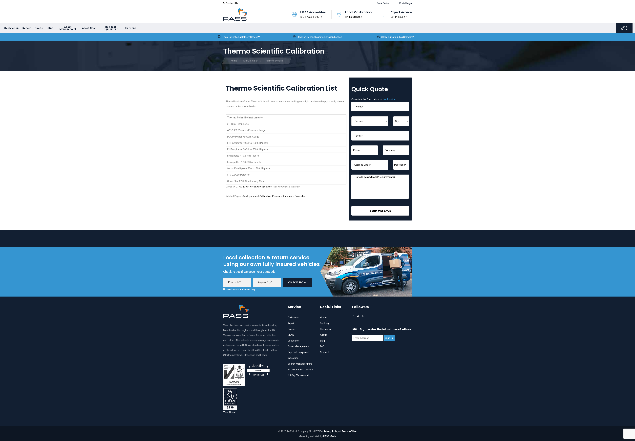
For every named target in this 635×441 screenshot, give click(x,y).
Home (323, 317)
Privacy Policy (331, 431)
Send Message (380, 210)
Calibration (293, 317)
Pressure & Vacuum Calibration (289, 196)
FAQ (322, 346)
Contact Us (231, 3)
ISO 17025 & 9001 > (311, 16)
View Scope (229, 412)
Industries (293, 358)
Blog (322, 340)
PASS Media (329, 436)
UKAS (291, 334)
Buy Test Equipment (298, 352)
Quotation (325, 329)
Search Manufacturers (300, 363)
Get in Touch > (399, 16)
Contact (324, 352)
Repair (291, 323)
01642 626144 (243, 186)
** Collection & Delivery (300, 369)
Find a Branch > (354, 16)
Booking (324, 323)
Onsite (291, 329)
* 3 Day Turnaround (298, 375)
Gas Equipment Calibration (256, 196)
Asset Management (298, 346)
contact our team (262, 186)
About (323, 334)
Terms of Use (349, 431)
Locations (293, 340)
